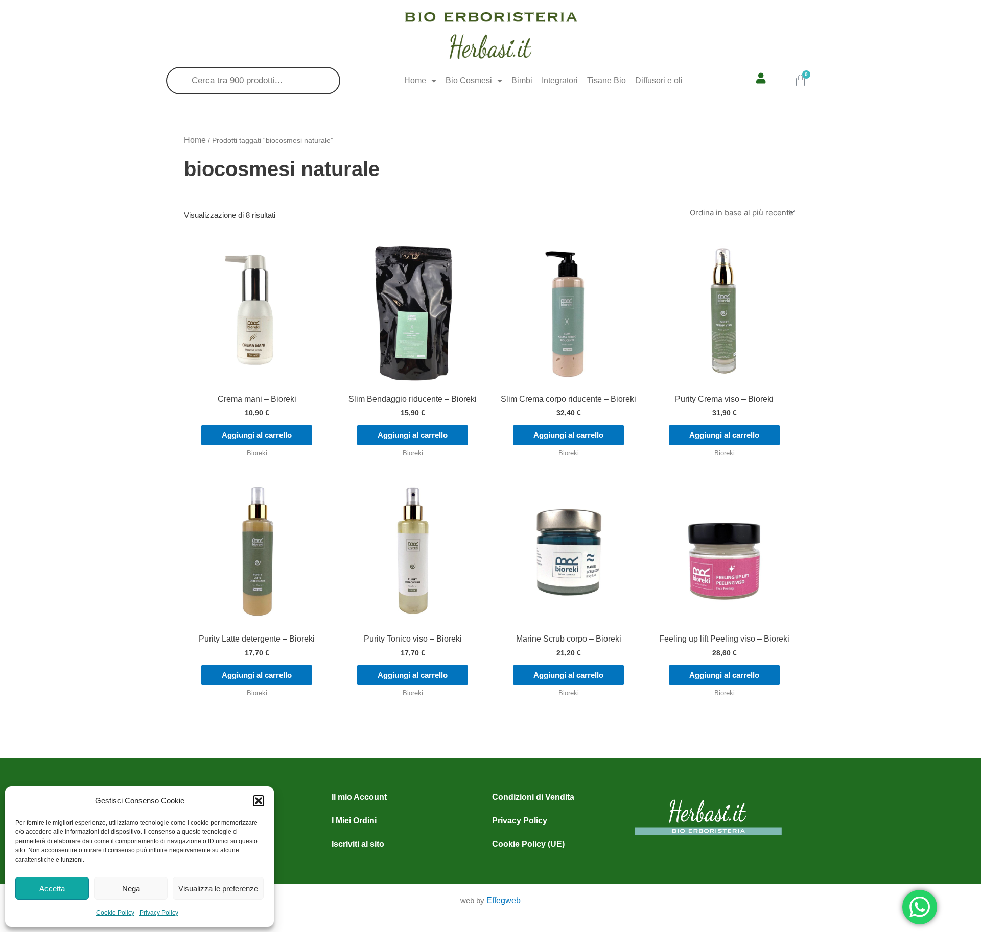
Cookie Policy (115, 912)
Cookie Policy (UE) (528, 844)
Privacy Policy (158, 912)
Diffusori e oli (659, 80)
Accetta (52, 888)
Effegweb (503, 900)
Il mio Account (359, 797)
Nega (131, 888)
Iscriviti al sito (358, 844)
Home (415, 80)
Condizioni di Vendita (533, 797)
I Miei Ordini (354, 820)
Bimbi (521, 80)
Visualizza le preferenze (218, 888)
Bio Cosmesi (469, 80)
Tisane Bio (606, 80)
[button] (258, 801)
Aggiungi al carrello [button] (257, 435)
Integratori (560, 80)
